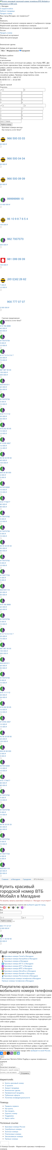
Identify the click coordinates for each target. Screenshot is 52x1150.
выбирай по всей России (40, 1050)
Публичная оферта (12, 1095)
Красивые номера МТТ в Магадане (18, 966)
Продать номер (6, 13)
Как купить (9, 1108)
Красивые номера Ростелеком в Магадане (21, 976)
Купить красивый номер (14, 1083)
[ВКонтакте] (1, 1053)
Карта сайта (9, 1118)
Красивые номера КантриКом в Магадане (20, 958)
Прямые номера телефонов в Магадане (18, 980)
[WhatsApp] (15, 1053)
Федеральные (13, 50)
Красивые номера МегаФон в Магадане (20, 971)
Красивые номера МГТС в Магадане (18, 963)
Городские (25, 50)
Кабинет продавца (7, 11)
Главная (5, 879)
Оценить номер (11, 1113)
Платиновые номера (13, 1134)
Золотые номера (11, 1131)
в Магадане (15, 879)
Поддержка (9, 1115)
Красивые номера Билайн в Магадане (19, 973)
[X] (8, 1053)
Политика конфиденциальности (17, 1097)
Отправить (25, 1073)
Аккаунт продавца (12, 1088)
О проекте (9, 1085)
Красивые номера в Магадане (16, 961)
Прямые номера (11, 1139)
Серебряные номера (13, 1129)
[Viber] (11, 1053)
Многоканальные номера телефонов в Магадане (21, 978)
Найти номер (6, 124)
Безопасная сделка (12, 1090)
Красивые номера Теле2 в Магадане (18, 956)
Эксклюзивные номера (14, 1136)
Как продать (9, 1111)
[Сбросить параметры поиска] (14, 921)
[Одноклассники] (4, 1053)
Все (3, 50)
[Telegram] (18, 1053)
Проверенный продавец (14, 1092)
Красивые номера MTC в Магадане (18, 968)
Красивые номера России (15, 1126)
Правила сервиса (12, 1106)
